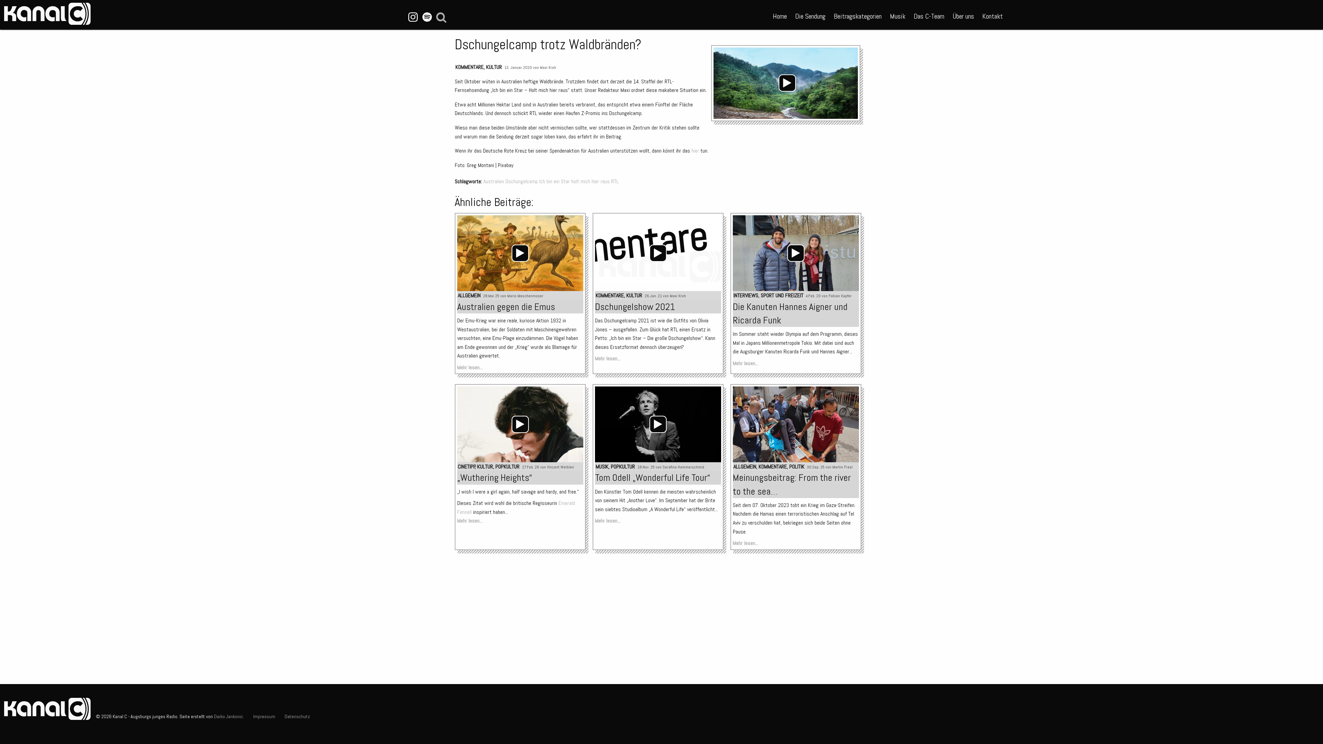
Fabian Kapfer (840, 295)
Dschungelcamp (521, 181)
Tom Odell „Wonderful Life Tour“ (652, 478)
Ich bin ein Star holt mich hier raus (574, 181)
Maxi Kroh (548, 67)
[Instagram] (413, 17)
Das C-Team (929, 16)
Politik (796, 466)
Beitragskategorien (858, 16)
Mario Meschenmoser (525, 295)
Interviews (746, 295)
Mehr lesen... (470, 367)
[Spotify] (427, 17)
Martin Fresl (842, 467)
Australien (493, 181)
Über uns (963, 16)
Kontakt (992, 16)
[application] (787, 83)
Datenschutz (297, 716)
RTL (615, 181)
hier (695, 150)
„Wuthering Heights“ (494, 478)
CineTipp (466, 466)
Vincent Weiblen (560, 467)
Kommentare (469, 67)
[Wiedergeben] (787, 83)
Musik (897, 16)
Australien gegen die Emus (506, 307)
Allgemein (469, 295)
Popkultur (507, 466)
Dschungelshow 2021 (635, 307)
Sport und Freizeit (782, 295)
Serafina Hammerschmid (683, 467)
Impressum (264, 716)
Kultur (494, 67)
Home (780, 16)
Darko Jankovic (228, 716)
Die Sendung (810, 16)
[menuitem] (780, 15)
